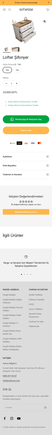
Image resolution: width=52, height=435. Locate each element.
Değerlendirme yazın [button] (26, 211)
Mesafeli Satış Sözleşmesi (35, 315)
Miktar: (6, 78)
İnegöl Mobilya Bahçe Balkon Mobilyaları (12, 348)
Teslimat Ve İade (36, 321)
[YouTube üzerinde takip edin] (19, 418)
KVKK (31, 304)
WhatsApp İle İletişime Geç (28, 119)
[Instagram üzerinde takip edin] (12, 418)
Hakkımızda (34, 326)
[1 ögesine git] (7, 50)
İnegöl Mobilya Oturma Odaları (13, 309)
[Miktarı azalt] (6, 83)
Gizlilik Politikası (36, 295)
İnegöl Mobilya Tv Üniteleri (10, 324)
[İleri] (48, 2)
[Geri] (3, 2)
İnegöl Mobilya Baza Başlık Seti (12, 332)
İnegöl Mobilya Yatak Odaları (12, 316)
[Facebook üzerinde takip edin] (5, 418)
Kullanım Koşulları (36, 299)
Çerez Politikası (35, 309)
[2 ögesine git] (15, 50)
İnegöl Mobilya (9, 295)
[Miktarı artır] (16, 83)
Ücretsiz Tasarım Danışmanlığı (26, 3)
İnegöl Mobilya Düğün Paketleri (12, 301)
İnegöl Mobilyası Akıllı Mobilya (12, 340)
